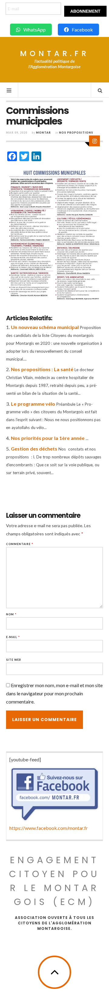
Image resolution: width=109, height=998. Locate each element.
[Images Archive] (94, 140)
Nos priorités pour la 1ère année (47, 438)
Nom (11, 614)
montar (43, 132)
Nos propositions (76, 132)
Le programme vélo (33, 404)
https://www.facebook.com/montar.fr (48, 828)
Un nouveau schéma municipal (45, 327)
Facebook (82, 29)
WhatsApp (34, 29)
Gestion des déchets (34, 448)
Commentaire (19, 544)
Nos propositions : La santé (42, 369)
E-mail (13, 637)
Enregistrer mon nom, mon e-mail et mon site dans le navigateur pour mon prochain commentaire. (54, 693)
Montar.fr (54, 53)
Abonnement (85, 11)
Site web (13, 659)
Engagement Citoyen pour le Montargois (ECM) (54, 880)
